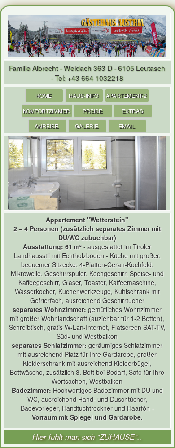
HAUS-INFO (83, 95)
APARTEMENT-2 (126, 95)
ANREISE (46, 126)
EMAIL (126, 126)
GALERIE (86, 126)
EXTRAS (132, 110)
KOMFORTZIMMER (46, 110)
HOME (43, 95)
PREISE (92, 110)
